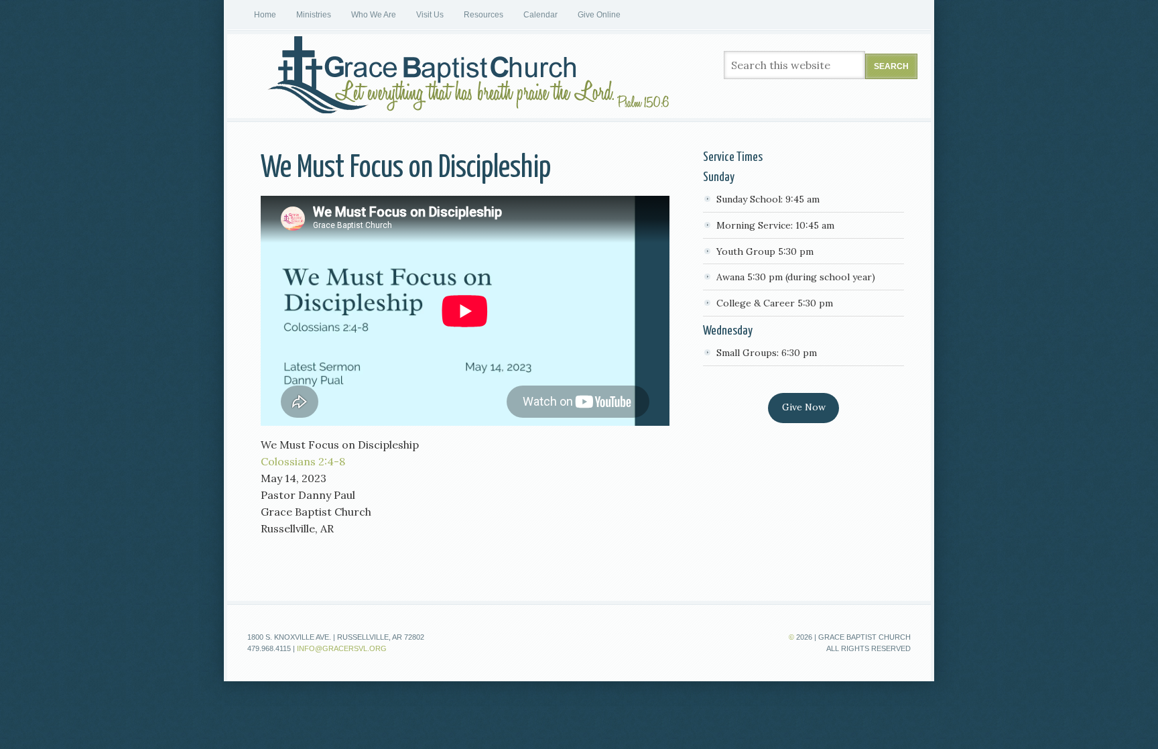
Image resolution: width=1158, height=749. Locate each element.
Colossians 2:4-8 (303, 461)
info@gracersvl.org (342, 648)
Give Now (804, 407)
